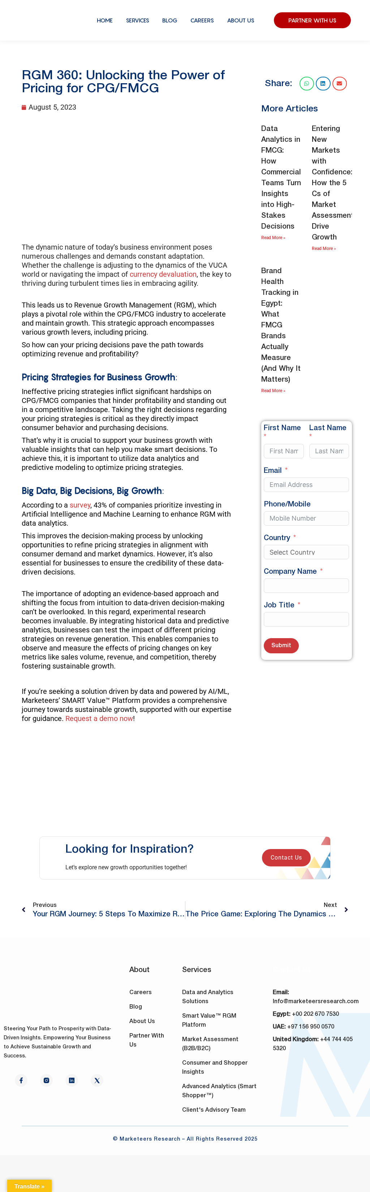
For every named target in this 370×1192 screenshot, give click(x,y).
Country (277, 538)
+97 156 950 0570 (310, 1027)
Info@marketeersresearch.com (316, 1001)
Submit (281, 645)
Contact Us (286, 857)
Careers (140, 992)
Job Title (279, 605)
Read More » (273, 237)
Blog (135, 1007)
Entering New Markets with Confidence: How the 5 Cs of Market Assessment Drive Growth (333, 183)
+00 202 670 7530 (315, 1014)
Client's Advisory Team (214, 1110)
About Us (142, 1021)
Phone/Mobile (287, 504)
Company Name (290, 572)
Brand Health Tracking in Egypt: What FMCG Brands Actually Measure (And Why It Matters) (281, 325)
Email (273, 471)
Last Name (328, 428)
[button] (307, 83)
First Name (282, 428)
